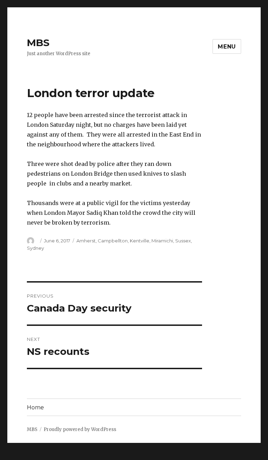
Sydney (35, 248)
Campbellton (113, 240)
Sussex (183, 240)
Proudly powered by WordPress (80, 429)
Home (35, 407)
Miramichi (162, 240)
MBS (38, 43)
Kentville (139, 240)
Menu (227, 46)
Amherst (86, 240)
